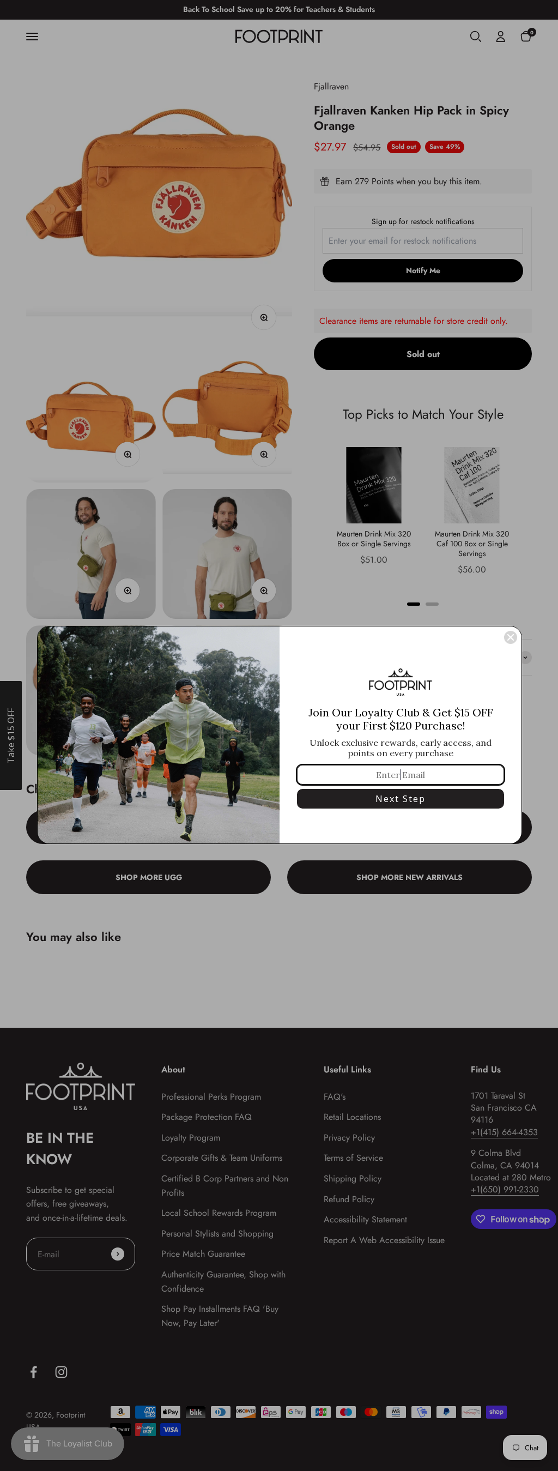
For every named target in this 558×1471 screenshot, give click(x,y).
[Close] (510, 637)
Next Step (400, 799)
